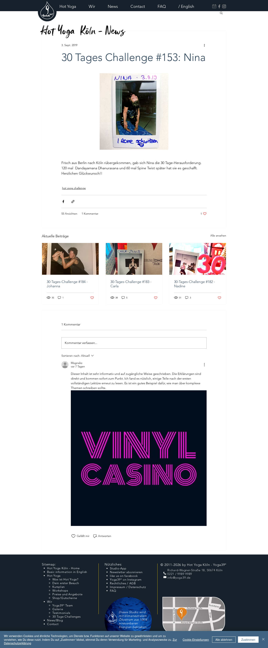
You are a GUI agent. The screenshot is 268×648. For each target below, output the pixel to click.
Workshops (60, 590)
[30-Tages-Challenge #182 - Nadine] (197, 259)
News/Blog (55, 620)
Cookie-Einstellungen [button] (196, 640)
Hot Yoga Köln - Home (63, 568)
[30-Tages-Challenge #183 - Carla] (134, 259)
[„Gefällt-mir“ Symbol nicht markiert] (73, 536)
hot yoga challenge (74, 188)
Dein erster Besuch (65, 583)
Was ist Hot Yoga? (65, 579)
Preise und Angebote (67, 594)
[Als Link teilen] (73, 201)
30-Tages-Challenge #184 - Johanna (67, 284)
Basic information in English (67, 572)
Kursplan (58, 587)
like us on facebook (124, 576)
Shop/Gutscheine (64, 598)
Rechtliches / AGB (123, 583)
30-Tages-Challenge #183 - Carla (130, 284)
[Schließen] (263, 639)
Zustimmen (248, 640)
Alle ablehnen (223, 640)
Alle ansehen (218, 235)
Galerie (57, 609)
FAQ (113, 591)
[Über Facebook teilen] (63, 201)
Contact (52, 624)
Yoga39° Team (62, 605)
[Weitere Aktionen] (204, 45)
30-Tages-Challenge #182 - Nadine (194, 284)
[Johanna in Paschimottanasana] (70, 259)
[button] (71, 6)
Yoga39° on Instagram (126, 579)
